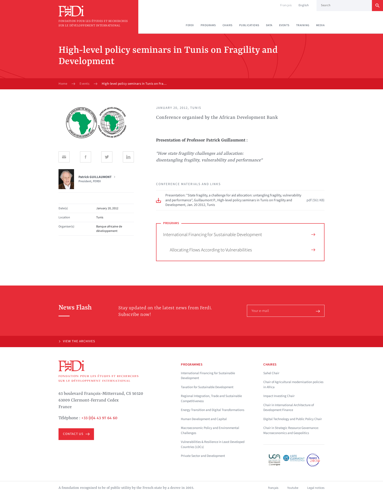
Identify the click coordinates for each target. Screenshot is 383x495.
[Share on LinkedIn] (128, 156)
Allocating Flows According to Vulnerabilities (211, 250)
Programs (208, 25)
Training (302, 25)
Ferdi (190, 25)
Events (284, 25)
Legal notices (315, 488)
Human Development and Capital (204, 419)
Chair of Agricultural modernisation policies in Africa (293, 384)
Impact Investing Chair (279, 396)
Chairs (228, 25)
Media (320, 25)
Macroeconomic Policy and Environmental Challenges (210, 430)
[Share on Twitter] (106, 156)
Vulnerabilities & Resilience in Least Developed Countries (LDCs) (212, 444)
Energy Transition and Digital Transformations (212, 410)
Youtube (292, 488)
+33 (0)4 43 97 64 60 (99, 418)
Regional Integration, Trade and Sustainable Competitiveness (211, 398)
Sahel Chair (271, 373)
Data (269, 25)
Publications (249, 25)
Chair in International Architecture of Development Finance (288, 408)
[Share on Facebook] (85, 156)
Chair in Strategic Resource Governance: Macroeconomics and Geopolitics (291, 430)
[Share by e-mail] (64, 156)
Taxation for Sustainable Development (207, 387)
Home (63, 84)
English (304, 5)
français (273, 488)
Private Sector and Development (203, 456)
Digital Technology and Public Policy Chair (292, 419)
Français (286, 5)
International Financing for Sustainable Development (212, 234)
